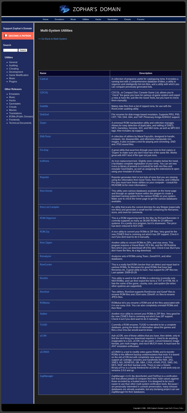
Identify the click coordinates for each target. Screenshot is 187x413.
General (13, 62)
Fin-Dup (44, 150)
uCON (43, 335)
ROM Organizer (48, 218)
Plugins (13, 81)
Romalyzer (45, 256)
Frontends (14, 120)
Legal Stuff (168, 408)
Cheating (14, 68)
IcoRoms (44, 161)
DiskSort (44, 114)
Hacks (98, 19)
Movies (13, 110)
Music (73, 19)
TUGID (43, 324)
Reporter (44, 177)
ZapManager (46, 376)
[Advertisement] (157, 47)
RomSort (44, 292)
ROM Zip (44, 231)
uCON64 (44, 352)
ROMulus (45, 303)
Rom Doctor (46, 191)
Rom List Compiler (49, 207)
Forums (140, 19)
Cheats (127, 19)
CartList (44, 79)
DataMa (44, 106)
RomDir (44, 278)
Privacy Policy (178, 408)
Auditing (13, 65)
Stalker (43, 313)
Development (16, 72)
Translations (15, 113)
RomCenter (46, 264)
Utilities (85, 19)
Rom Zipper (46, 242)
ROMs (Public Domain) (21, 116)
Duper (43, 123)
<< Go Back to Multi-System (52, 39)
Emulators (59, 19)
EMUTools (45, 136)
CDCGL (44, 92)
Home (45, 19)
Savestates (113, 19)
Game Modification (18, 75)
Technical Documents (20, 123)
